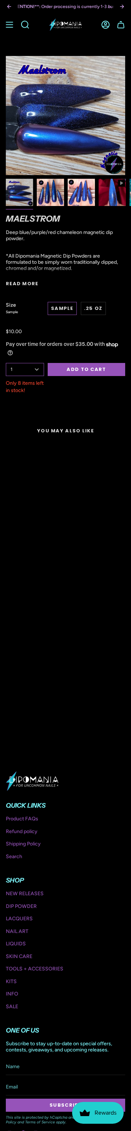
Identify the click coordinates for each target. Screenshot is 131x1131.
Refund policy (21, 831)
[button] (25, 24)
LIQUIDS (16, 944)
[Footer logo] (32, 781)
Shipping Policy (23, 844)
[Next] (122, 6)
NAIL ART (17, 931)
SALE (12, 1006)
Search (14, 856)
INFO (12, 994)
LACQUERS (19, 919)
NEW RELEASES (25, 893)
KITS (11, 981)
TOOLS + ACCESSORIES (34, 969)
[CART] (120, 24)
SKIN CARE (19, 956)
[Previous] (9, 6)
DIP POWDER (21, 906)
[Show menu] (9, 24)
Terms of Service (40, 1122)
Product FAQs (22, 819)
